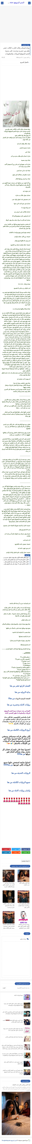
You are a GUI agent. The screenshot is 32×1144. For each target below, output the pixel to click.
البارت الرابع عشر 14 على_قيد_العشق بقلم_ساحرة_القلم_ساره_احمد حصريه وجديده (15, 559)
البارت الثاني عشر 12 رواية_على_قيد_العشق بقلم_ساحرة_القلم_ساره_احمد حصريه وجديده (15, 562)
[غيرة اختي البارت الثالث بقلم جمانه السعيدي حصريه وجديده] (9, 896)
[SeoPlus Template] (29, 1140)
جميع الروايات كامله (18, 995)
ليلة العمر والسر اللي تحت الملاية (21, 1085)
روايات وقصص (26, 45)
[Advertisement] (16, 25)
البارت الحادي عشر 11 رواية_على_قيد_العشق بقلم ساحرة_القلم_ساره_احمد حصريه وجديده (15, 564)
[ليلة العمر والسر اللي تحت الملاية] (23, 876)
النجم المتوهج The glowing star (9, 1140)
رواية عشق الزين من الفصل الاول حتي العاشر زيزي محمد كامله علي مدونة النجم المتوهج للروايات (13, 1072)
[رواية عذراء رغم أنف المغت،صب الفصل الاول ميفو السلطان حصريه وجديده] (9, 876)
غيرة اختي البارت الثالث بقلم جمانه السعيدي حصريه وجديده (9, 905)
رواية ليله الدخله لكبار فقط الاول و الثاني (14, 1037)
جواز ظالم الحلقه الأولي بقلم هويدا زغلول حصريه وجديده (15, 557)
